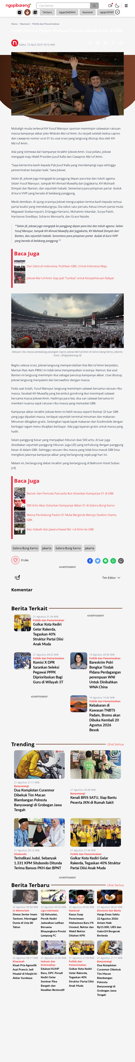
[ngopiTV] (110, 5)
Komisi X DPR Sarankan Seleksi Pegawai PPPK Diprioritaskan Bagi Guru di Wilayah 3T (48, 672)
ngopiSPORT (107, 12)
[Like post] (15, 560)
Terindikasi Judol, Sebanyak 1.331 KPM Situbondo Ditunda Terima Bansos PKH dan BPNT (38, 863)
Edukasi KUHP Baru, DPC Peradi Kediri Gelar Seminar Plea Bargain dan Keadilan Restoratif (53, 979)
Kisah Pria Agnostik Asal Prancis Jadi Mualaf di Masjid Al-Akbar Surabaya (25, 971)
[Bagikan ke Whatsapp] (113, 43)
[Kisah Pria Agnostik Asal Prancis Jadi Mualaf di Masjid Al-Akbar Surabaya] (25, 948)
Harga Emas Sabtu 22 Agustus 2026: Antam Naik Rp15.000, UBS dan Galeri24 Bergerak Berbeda (109, 925)
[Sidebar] (126, 5)
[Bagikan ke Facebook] (90, 43)
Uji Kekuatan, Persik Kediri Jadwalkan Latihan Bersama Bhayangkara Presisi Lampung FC (53, 925)
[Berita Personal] (27, 12)
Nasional (87, 12)
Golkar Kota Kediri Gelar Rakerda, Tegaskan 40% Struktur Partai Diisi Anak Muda (48, 634)
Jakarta (46, 548)
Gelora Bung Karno (25, 548)
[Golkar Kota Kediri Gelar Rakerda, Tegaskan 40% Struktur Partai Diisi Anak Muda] (22, 630)
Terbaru (47, 12)
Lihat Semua (115, 744)
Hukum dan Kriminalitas (48, 963)
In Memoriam (21, 910)
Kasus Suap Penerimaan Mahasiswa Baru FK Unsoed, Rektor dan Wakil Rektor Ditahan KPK (81, 925)
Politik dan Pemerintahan (45, 24)
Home (14, 24)
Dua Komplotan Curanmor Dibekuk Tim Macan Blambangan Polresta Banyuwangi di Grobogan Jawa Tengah (38, 800)
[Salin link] (121, 43)
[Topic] (35, 12)
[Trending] (20, 12)
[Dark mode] (117, 5)
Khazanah (18, 961)
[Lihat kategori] (117, 11)
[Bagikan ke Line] (106, 43)
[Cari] (94, 5)
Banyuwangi (21, 786)
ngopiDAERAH (67, 12)
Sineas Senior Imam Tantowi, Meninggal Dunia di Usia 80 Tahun (25, 921)
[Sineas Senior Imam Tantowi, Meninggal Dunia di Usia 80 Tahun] (25, 897)
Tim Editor (109, 578)
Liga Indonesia (49, 910)
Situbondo (20, 854)
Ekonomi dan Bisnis (109, 910)
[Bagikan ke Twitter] (98, 43)
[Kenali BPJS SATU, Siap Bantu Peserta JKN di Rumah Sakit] (95, 768)
